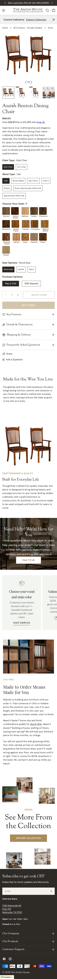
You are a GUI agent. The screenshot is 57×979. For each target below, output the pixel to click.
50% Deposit (31, 283)
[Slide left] (26, 82)
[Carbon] (34, 211)
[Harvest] (25, 224)
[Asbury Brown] (15, 211)
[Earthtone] (6, 224)
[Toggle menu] (3, 10)
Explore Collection (36, 19)
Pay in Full (10, 283)
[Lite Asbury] (34, 224)
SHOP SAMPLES (21, 622)
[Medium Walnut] (44, 224)
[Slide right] (31, 82)
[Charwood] (43, 211)
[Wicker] (6, 250)
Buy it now (28, 305)
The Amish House (20, 972)
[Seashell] (34, 237)
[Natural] (16, 237)
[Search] (47, 10)
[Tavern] (43, 237)
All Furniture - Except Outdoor (27, 28)
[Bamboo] (25, 211)
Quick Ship (36, 724)
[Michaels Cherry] (6, 237)
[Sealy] (25, 237)
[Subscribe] (51, 891)
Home (5, 28)
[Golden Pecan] (15, 224)
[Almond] (6, 211)
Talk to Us (28, 560)
